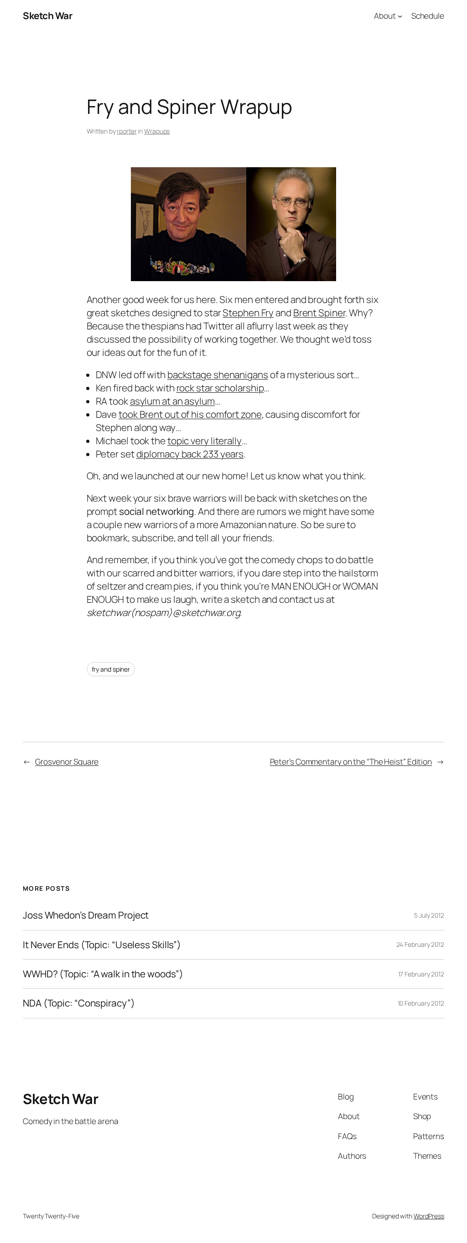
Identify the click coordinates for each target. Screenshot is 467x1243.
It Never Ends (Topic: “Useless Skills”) (102, 945)
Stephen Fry (248, 312)
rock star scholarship (220, 387)
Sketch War (47, 15)
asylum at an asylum (172, 401)
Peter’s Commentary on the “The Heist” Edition (351, 761)
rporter (126, 131)
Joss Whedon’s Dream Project (86, 915)
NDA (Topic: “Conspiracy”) (79, 1003)
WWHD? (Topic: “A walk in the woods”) (103, 974)
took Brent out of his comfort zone (190, 414)
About (385, 15)
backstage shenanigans (217, 374)
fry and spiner (111, 669)
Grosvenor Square (67, 761)
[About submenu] (400, 15)
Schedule (427, 15)
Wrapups (157, 131)
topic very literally (204, 440)
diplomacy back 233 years (190, 453)
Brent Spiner (319, 312)
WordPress (429, 1216)
